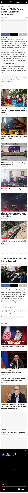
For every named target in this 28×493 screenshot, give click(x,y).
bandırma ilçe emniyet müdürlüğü (9, 77)
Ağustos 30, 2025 (5, 374)
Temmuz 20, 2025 (5, 382)
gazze (12, 316)
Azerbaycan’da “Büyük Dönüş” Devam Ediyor (13, 432)
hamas (17, 316)
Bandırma (12, 75)
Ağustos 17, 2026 (5, 244)
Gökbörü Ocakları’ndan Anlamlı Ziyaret (12, 189)
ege (20, 77)
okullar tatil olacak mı (7, 81)
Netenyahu (9, 318)
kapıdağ (24, 77)
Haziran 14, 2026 (5, 348)
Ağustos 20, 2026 (5, 190)
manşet (18, 79)
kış (14, 79)
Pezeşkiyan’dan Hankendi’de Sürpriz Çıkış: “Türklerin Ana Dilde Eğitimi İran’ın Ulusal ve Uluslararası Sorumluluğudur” (13, 406)
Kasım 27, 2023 (4, 17)
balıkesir (7, 75)
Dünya (7, 255)
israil (22, 316)
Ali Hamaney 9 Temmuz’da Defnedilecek (12, 346)
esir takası (7, 316)
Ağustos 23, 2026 (5, 114)
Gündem (8, 6)
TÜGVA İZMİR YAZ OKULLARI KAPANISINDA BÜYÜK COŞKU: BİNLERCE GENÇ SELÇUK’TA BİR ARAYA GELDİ (13, 214)
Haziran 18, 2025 (5, 434)
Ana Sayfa (3, 6)
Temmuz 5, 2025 (5, 410)
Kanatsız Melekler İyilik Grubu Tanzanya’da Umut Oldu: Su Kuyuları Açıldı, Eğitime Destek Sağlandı (14, 110)
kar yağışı (4, 79)
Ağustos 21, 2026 (5, 140)
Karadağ (10, 79)
